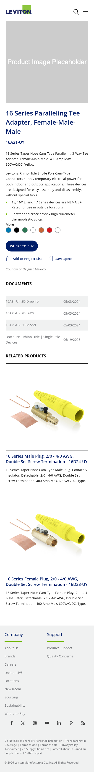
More (10, 224)
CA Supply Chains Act (35, 749)
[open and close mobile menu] (86, 11)
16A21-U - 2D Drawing (22, 301)
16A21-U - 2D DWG (20, 313)
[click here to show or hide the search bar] (76, 12)
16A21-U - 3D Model (21, 325)
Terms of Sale (48, 745)
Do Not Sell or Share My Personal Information (33, 741)
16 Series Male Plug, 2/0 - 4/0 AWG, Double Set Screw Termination (47, 458)
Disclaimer (12, 749)
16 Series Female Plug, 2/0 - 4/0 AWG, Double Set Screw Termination (47, 581)
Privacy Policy (69, 745)
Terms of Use (28, 745)
